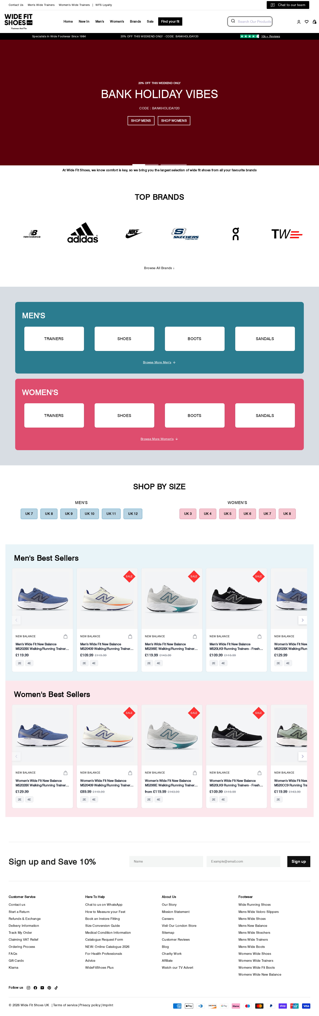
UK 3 (188, 514)
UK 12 (133, 514)
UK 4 (208, 514)
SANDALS (265, 338)
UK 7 (29, 514)
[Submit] (233, 21)
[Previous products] (16, 620)
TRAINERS (54, 338)
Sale (150, 21)
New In (84, 21)
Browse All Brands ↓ (159, 268)
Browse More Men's (157, 362)
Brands (135, 21)
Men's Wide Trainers (41, 5)
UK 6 (247, 514)
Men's (99, 21)
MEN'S (33, 315)
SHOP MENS (141, 121)
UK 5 (228, 514)
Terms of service (65, 1005)
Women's (117, 21)
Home (68, 21)
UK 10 (89, 514)
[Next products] (302, 620)
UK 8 (49, 514)
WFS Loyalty (103, 5)
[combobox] (249, 21)
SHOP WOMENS (174, 121)
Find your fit (170, 21)
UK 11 (111, 514)
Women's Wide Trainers (74, 5)
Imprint (107, 1005)
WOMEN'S (40, 392)
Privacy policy (89, 1005)
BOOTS (195, 338)
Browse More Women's (157, 439)
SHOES (124, 338)
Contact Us (16, 5)
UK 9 (69, 514)
